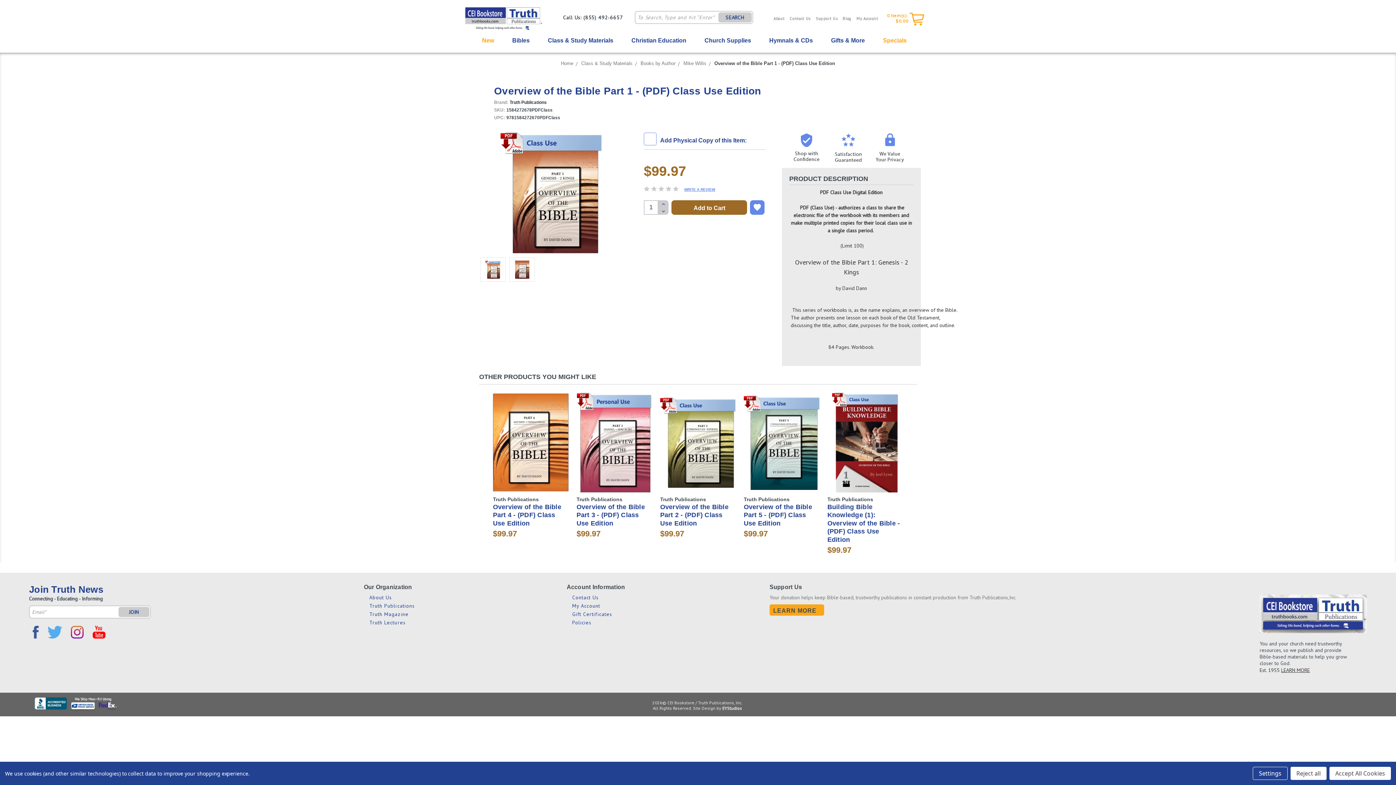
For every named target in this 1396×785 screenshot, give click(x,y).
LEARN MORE (1295, 670)
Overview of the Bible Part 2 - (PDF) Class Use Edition (694, 515)
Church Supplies (728, 40)
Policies (582, 622)
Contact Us (800, 18)
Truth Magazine (389, 614)
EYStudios (732, 708)
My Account (867, 18)
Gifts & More (848, 40)
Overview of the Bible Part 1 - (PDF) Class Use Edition (774, 63)
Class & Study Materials (580, 40)
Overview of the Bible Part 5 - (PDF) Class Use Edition (778, 515)
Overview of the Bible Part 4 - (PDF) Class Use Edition (527, 515)
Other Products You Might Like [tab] (537, 377)
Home (567, 63)
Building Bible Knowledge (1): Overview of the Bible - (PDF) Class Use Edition (863, 523)
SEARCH (735, 17)
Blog (847, 18)
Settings (1270, 773)
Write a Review (699, 190)
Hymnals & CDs (791, 40)
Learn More (795, 611)
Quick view (531, 436)
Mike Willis (694, 63)
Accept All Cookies (1360, 773)
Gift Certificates (592, 614)
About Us (380, 597)
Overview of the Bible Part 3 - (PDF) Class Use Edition (611, 515)
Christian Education (658, 40)
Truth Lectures (387, 622)
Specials (895, 40)
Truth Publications (392, 606)
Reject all (1308, 773)
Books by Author (658, 63)
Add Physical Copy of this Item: (703, 140)
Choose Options (530, 449)
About (779, 18)
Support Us (827, 18)
